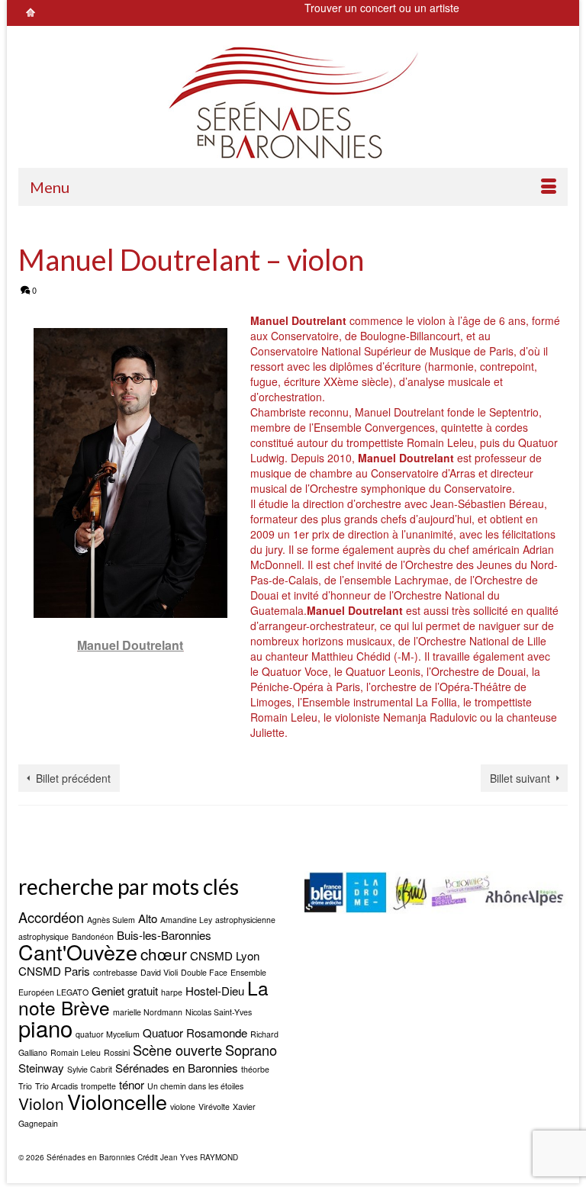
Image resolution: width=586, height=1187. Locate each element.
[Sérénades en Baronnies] (293, 102)
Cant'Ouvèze (77, 952)
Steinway (41, 1068)
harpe (171, 992)
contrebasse (115, 972)
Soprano (251, 1050)
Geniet (108, 991)
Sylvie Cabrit (89, 1069)
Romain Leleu (75, 1052)
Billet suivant (520, 778)
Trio (25, 1086)
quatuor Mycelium (108, 1034)
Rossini (117, 1052)
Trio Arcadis (56, 1086)
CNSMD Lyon (224, 955)
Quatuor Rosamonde (195, 1033)
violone (182, 1106)
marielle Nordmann (147, 1012)
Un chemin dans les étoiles (195, 1086)
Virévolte (214, 1106)
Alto (147, 918)
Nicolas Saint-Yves (218, 1012)
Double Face (204, 972)
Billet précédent (73, 778)
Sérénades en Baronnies (176, 1068)
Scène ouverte (177, 1050)
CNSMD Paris (54, 971)
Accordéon (51, 917)
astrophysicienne (245, 919)
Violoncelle (117, 1101)
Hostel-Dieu (214, 991)
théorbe (255, 1069)
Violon (41, 1103)
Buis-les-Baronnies (164, 935)
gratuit (142, 991)
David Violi (159, 972)
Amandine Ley (186, 919)
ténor (131, 1084)
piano (45, 1028)
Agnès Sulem (111, 919)
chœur (163, 953)
